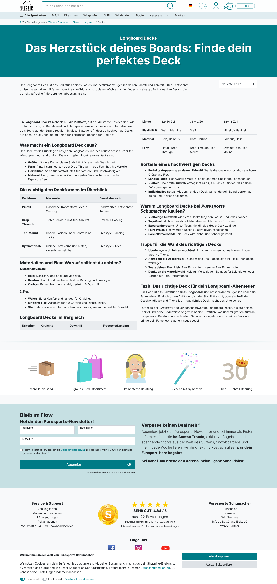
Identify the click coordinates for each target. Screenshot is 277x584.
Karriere (230, 513)
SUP (107, 15)
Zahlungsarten (47, 509)
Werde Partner (229, 526)
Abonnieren (75, 464)
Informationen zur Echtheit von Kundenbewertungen (150, 526)
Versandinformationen (47, 513)
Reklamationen (47, 521)
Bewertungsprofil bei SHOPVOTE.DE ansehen (150, 521)
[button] (240, 6)
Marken (180, 15)
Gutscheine (229, 509)
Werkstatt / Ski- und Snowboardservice (47, 526)
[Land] (190, 6)
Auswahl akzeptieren (219, 564)
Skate (76, 22)
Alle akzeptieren (219, 556)
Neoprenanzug (159, 15)
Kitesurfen (71, 15)
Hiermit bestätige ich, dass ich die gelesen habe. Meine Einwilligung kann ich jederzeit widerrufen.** (78, 451)
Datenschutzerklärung (155, 567)
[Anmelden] (216, 6)
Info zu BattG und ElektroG (229, 521)
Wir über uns (229, 517)
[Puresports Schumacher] (26, 6)
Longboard (88, 22)
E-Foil (55, 15)
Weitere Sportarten (58, 22)
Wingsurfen (90, 15)
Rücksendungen (47, 517)
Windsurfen (122, 15)
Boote (140, 15)
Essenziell (32, 579)
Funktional (55, 579)
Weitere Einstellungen (79, 579)
